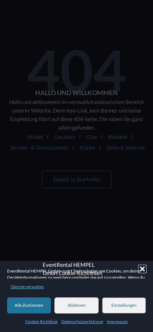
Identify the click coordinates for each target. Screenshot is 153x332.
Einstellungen (124, 305)
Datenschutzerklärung (82, 321)
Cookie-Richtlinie (41, 321)
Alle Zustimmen (29, 305)
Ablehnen (77, 305)
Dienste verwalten (27, 286)
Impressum (117, 321)
